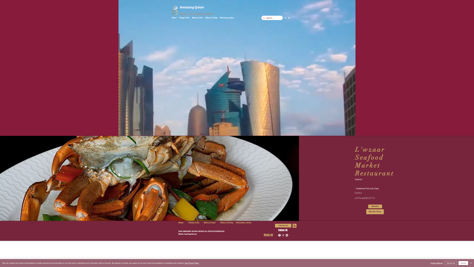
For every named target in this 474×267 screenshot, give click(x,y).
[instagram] (289, 18)
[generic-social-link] (287, 235)
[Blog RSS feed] (294, 226)
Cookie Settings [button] (437, 263)
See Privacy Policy (192, 263)
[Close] (471, 263)
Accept (463, 263)
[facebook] (285, 18)
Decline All (451, 263)
